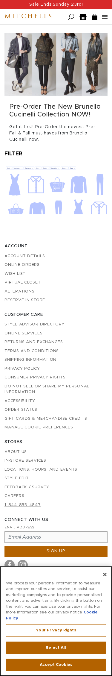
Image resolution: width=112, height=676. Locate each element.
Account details (24, 256)
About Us (15, 452)
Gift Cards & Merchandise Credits (45, 419)
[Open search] (71, 17)
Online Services (23, 333)
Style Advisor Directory (34, 324)
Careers (14, 496)
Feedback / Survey (26, 487)
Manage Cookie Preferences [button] (38, 427)
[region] (56, 621)
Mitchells (28, 17)
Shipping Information (30, 360)
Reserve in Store (24, 300)
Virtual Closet (22, 282)
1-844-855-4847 (22, 505)
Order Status (20, 410)
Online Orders (22, 265)
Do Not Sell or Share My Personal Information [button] (46, 389)
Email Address (19, 527)
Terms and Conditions (31, 351)
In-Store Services (25, 461)
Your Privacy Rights (56, 630)
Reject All (56, 648)
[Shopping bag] (95, 17)
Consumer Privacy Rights (34, 377)
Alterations (19, 291)
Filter (13, 154)
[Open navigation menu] (105, 17)
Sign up (56, 551)
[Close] (104, 574)
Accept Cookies (56, 665)
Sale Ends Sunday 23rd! (56, 4)
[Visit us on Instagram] (23, 565)
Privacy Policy (22, 369)
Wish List (15, 274)
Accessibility (19, 401)
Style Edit (16, 478)
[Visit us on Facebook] (9, 565)
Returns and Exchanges (33, 342)
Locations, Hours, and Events (40, 470)
